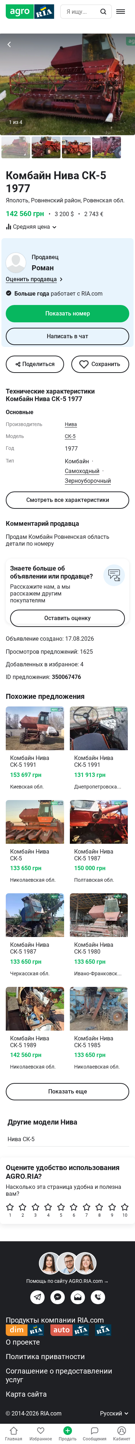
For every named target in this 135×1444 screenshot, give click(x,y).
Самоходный (82, 471)
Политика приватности (45, 1356)
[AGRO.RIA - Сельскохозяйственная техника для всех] (33, 11)
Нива (71, 424)
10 (124, 1215)
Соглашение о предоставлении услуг (59, 1375)
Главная (13, 1438)
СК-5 (70, 436)
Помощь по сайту (67, 1281)
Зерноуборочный (88, 480)
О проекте (23, 1342)
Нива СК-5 (21, 1139)
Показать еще (67, 1091)
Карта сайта (26, 1394)
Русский (111, 1413)
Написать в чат (67, 336)
